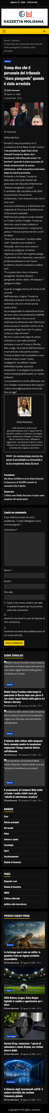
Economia (11, 1082)
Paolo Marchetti (12, 963)
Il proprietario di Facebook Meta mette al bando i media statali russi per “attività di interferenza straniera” (23, 793)
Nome (8, 570)
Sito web (8, 592)
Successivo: (24, 495)
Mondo (8, 61)
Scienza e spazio (11, 839)
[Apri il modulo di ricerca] (44, 31)
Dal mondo (8, 827)
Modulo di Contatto (12, 862)
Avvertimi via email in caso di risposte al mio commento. (24, 620)
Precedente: (24, 480)
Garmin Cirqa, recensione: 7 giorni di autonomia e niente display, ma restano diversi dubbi (23, 1047)
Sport (6, 850)
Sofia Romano (13, 90)
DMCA (6, 892)
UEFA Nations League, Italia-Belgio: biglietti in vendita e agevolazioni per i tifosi (23, 1001)
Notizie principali (11, 822)
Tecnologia (8, 845)
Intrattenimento (11, 856)
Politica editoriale (12, 898)
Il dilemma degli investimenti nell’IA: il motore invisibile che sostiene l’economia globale (23, 1092)
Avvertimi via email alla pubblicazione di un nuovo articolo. (24, 633)
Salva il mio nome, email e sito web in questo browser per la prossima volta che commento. (24, 606)
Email (7, 581)
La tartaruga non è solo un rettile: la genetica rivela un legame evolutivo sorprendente (22, 955)
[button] (4, 31)
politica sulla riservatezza (15, 904)
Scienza (10, 945)
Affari (6, 833)
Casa (6, 816)
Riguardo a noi (10, 881)
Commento (10, 529)
